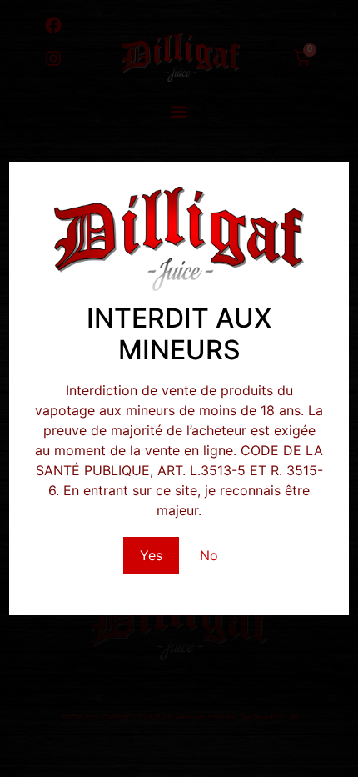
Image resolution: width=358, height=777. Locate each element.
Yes (151, 555)
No (209, 555)
